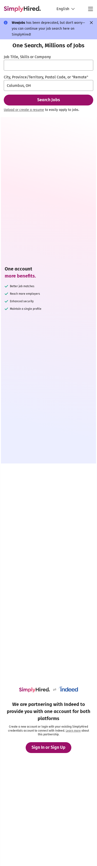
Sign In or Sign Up (48, 747)
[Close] (91, 22)
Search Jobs (48, 99)
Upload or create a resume (24, 110)
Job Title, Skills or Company (27, 57)
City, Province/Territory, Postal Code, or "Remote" (46, 77)
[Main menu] (90, 9)
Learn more (73, 730)
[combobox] (48, 65)
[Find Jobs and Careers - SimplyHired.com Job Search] (22, 9)
